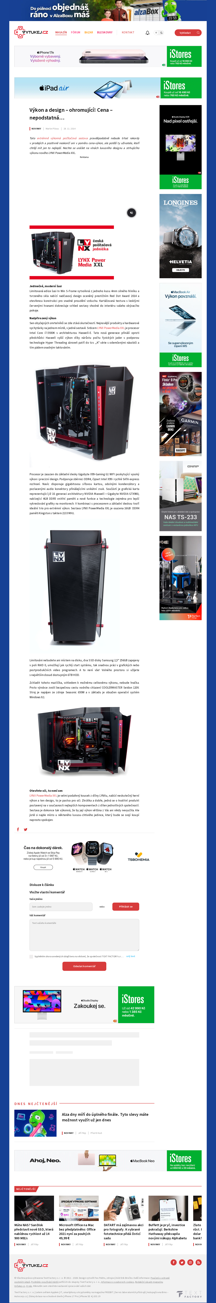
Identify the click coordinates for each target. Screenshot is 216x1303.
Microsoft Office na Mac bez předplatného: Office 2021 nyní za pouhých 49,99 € (77, 1231)
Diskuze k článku (42, 885)
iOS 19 (97, 1296)
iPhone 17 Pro (71, 1296)
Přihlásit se (125, 906)
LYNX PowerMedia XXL (111, 328)
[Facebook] (174, 1262)
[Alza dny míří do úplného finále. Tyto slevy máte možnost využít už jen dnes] (35, 1123)
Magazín (61, 33)
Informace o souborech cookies (117, 1282)
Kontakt (128, 33)
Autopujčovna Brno (157, 1292)
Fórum (75, 33)
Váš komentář (37, 915)
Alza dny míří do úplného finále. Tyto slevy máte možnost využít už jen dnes (105, 1117)
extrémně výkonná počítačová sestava (62, 138)
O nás (29, 1286)
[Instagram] (190, 1262)
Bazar (89, 33)
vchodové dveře (54, 1296)
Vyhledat (185, 33)
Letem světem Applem (47, 1292)
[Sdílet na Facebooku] (17, 830)
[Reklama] (108, 10)
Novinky (36, 128)
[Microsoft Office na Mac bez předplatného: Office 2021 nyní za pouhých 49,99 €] (79, 1208)
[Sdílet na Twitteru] (25, 830)
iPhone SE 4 (86, 1296)
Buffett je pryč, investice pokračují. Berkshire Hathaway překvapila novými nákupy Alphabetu (167, 1231)
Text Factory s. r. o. (53, 1278)
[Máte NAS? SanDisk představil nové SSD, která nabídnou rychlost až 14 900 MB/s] (34, 1208)
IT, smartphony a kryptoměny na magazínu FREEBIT (86, 1292)
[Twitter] (182, 1262)
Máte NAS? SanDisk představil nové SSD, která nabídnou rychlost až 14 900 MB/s (33, 1231)
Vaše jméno (36, 899)
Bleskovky (105, 33)
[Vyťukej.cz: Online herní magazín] (31, 32)
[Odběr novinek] (147, 33)
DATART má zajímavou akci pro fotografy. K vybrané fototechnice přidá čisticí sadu (123, 1231)
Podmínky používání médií (44, 1282)
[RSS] (199, 1262)
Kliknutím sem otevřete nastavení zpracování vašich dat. (62, 1286)
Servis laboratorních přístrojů (130, 1292)
